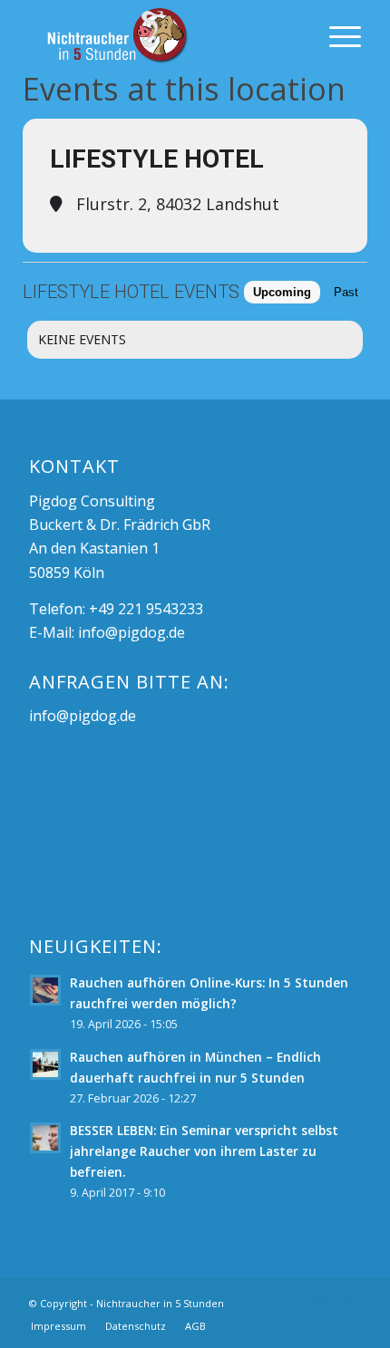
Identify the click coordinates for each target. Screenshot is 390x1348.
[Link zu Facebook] (320, 1300)
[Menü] (336, 36)
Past (346, 292)
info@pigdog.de (131, 632)
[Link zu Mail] (347, 1300)
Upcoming (282, 292)
